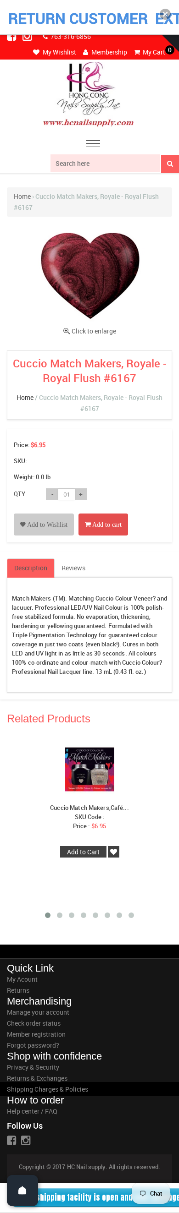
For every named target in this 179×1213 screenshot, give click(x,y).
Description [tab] (30, 567)
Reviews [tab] (73, 567)
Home (22, 196)
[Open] (22, 1190)
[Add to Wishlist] (44, 514)
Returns (18, 990)
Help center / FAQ (32, 1111)
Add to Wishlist (46, 524)
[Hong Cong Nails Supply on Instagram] (28, 35)
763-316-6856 (70, 36)
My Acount (22, 979)
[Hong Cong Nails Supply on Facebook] (12, 35)
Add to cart (106, 524)
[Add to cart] (103, 514)
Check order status (34, 1023)
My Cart (153, 52)
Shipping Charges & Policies (47, 1089)
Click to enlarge (94, 331)
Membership (108, 52)
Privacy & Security (33, 1067)
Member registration (36, 1034)
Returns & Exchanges (37, 1078)
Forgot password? (33, 1045)
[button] (165, 14)
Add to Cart (83, 851)
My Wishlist (58, 52)
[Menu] (93, 145)
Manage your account (38, 1012)
